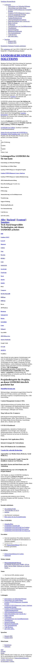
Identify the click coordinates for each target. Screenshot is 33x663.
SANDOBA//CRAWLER (12, 525)
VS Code (3, 346)
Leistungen (7, 4)
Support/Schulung (13, 29)
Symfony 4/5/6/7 (5, 237)
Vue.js (2, 276)
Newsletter (4, 534)
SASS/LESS (4, 265)
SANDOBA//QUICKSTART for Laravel (16, 529)
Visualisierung (12, 28)
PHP (2, 233)
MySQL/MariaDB (5, 293)
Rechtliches (4, 550)
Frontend (21, 219)
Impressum (7, 555)
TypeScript (3, 272)
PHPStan (3, 297)
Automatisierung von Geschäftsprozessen (20, 26)
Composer (3, 290)
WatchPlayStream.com (8, 388)
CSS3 (2, 262)
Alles (3, 219)
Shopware (3, 244)
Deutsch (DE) (12, 41)
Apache (3, 279)
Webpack (3, 329)
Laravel (3, 240)
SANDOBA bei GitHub (8, 127)
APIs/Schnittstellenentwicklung (17, 19)
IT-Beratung (11, 24)
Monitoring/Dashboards (15, 31)
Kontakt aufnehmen (7, 505)
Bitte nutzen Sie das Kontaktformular (15, 517)
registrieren (7, 49)
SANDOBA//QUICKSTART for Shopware (17, 530)
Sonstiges (5, 222)
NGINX (3, 283)
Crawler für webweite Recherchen (11, 450)
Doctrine (3, 255)
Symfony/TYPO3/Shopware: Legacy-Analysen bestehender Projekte (19, 13)
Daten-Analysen (13, 23)
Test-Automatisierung (14, 33)
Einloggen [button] (11, 46)
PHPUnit (3, 300)
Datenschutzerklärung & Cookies (14, 554)
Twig (2, 251)
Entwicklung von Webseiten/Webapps (19, 6)
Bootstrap (3, 311)
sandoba (6, 512)
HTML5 (3, 258)
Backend (11, 219)
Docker (2, 318)
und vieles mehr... (13, 36)
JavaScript (3, 269)
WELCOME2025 (21, 49)
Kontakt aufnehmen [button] (20, 46)
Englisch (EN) (12, 43)
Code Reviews (12, 34)
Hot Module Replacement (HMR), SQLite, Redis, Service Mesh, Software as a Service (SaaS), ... (17, 565)
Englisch (13, 96)
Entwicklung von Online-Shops (17, 8)
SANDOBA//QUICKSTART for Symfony (17, 527)
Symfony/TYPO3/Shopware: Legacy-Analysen (13, 173)
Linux (2, 325)
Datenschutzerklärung (13, 545)
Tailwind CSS (4, 315)
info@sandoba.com (14, 134)
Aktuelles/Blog (8, 524)
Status (3, 571)
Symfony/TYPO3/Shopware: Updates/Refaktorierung (16, 17)
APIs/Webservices (5, 336)
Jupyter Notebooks (5, 339)
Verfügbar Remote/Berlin (8, 1)
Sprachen (7, 39)
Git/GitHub (4, 322)
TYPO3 (3, 248)
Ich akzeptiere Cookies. (7, 661)
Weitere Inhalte (5, 559)
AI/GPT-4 (3, 350)
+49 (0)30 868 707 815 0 (11, 510)
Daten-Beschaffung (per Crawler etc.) (19, 21)
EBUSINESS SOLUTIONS (16, 57)
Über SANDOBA (6, 520)
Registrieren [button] (4, 46)
